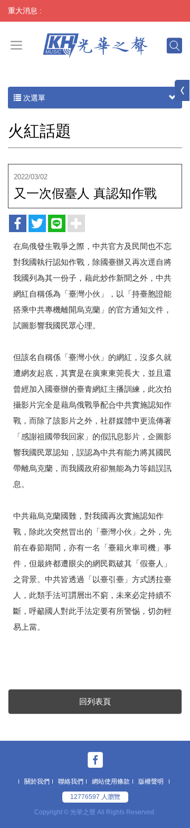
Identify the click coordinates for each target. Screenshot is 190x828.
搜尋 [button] (173, 44)
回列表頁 (95, 701)
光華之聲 (95, 45)
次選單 (33, 98)
